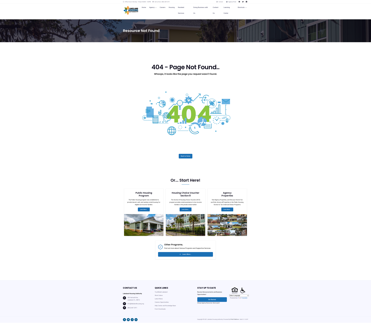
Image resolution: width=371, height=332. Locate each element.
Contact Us (215, 10)
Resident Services (181, 10)
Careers (162, 7)
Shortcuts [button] (241, 7)
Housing (172, 7)
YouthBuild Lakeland (161, 292)
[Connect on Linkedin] (136, 319)
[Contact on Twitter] (243, 2)
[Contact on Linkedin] (246, 2)
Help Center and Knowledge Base (165, 306)
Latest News (159, 299)
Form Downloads (160, 309)
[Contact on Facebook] (239, 2)
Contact (221, 2)
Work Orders (159, 295)
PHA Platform (234, 319)
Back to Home (185, 156)
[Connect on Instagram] (132, 319)
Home (144, 7)
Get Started (212, 299)
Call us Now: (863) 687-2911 (162, 2)
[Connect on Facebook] (124, 319)
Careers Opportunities (162, 302)
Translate (244, 298)
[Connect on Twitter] (128, 319)
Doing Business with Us (200, 10)
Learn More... (144, 209)
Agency (152, 7)
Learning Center (227, 10)
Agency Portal (232, 2)
